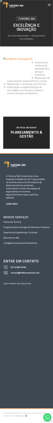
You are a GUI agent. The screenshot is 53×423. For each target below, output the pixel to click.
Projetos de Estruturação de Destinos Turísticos (26, 227)
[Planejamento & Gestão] (26, 133)
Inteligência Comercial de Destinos (20, 243)
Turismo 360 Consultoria (20, 35)
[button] (49, 4)
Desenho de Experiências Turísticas (20, 232)
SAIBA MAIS (12, 204)
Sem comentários (26, 39)
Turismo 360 (26, 19)
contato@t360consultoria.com (25, 272)
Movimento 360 (11, 237)
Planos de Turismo (12, 222)
